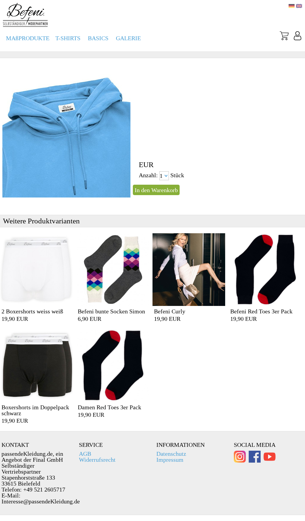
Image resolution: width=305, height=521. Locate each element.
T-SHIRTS (67, 38)
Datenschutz (171, 453)
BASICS (98, 38)
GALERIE (128, 38)
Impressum (169, 459)
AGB (85, 453)
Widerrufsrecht (97, 459)
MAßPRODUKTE (27, 38)
